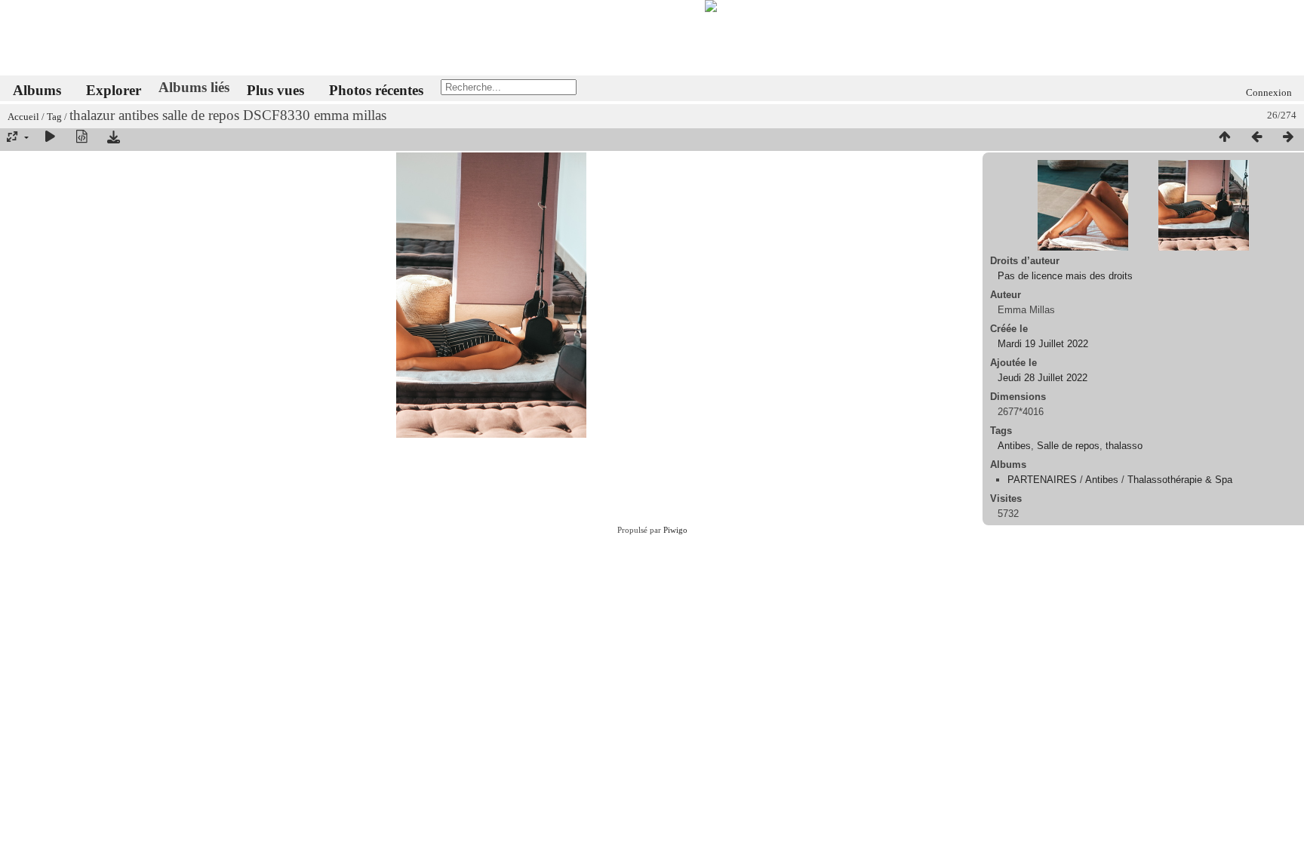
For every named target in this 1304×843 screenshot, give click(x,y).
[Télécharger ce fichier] (113, 137)
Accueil (23, 116)
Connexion (1269, 92)
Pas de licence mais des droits (1065, 276)
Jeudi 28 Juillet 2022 (1042, 377)
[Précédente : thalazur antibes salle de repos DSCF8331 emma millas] (1256, 137)
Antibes (1014, 445)
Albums (37, 90)
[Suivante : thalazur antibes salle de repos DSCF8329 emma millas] (1288, 137)
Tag (54, 116)
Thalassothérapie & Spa (1179, 479)
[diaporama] (50, 137)
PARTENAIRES (1042, 479)
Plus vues (275, 90)
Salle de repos (1068, 445)
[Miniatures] (1225, 137)
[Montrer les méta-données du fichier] (81, 137)
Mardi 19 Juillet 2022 (1043, 343)
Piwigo (675, 529)
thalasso (1124, 445)
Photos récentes (376, 90)
